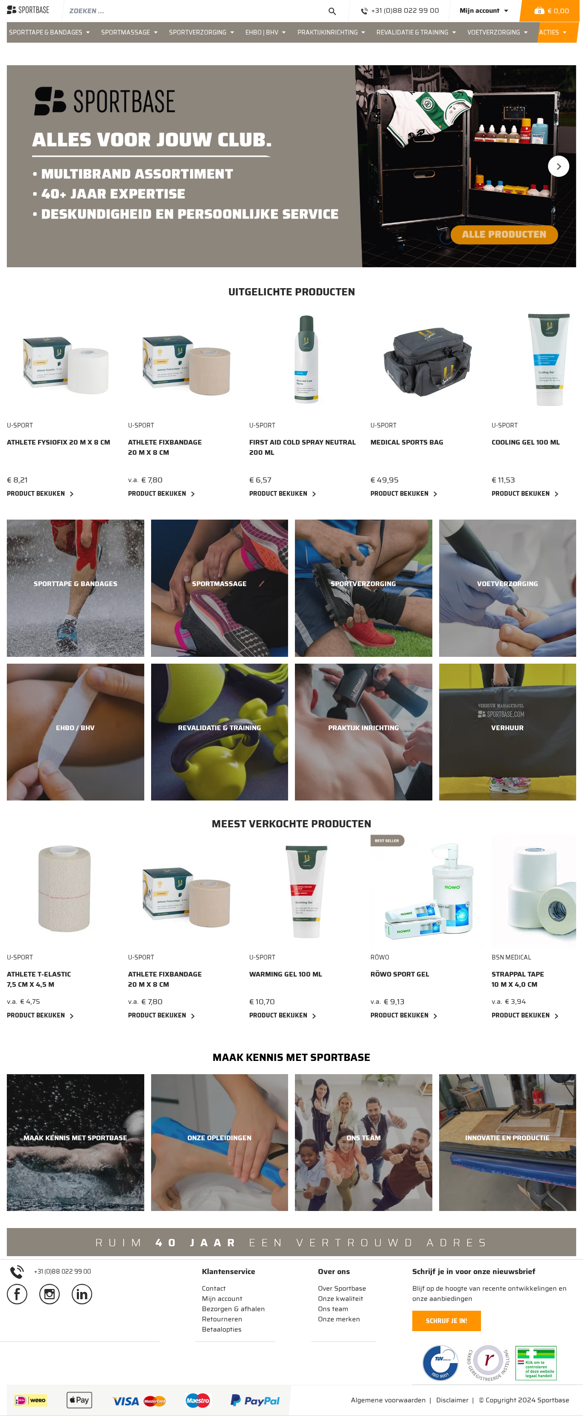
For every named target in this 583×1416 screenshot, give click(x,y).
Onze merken (339, 1319)
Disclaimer (452, 1400)
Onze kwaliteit (340, 1298)
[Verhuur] (508, 732)
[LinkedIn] (85, 1293)
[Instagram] (53, 1293)
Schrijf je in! (446, 1321)
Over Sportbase (342, 1288)
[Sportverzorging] (363, 588)
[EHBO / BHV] (75, 732)
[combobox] (205, 10)
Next (558, 166)
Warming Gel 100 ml (285, 974)
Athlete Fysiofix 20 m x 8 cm (58, 442)
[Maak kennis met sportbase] (75, 1142)
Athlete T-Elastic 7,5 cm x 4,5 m (39, 979)
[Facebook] (20, 1293)
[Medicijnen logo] (536, 1363)
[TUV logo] (440, 1363)
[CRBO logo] (488, 1363)
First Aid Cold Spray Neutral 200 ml (302, 447)
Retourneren (222, 1319)
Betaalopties (222, 1329)
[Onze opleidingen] (220, 1142)
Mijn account (222, 1298)
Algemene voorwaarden (388, 1400)
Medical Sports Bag (406, 442)
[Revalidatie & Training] (220, 732)
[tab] (233, 1271)
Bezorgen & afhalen (233, 1308)
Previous (24, 166)
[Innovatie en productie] (508, 1142)
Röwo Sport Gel (399, 974)
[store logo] (28, 11)
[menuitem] (53, 32)
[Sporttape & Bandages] (75, 588)
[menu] (291, 32)
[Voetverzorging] (508, 588)
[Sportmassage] (220, 588)
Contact (214, 1288)
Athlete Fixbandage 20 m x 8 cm (165, 447)
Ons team (333, 1308)
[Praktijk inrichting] (363, 732)
